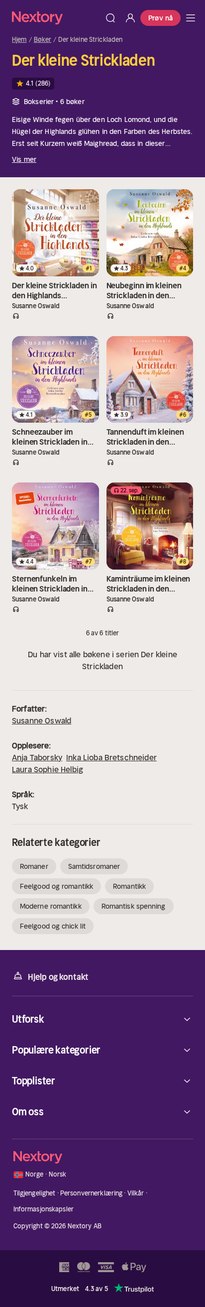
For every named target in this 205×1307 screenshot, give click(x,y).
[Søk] (110, 18)
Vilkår (135, 1193)
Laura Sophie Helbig (47, 769)
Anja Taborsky (37, 757)
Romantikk (129, 886)
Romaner (34, 866)
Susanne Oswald (41, 720)
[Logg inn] (130, 18)
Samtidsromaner (94, 866)
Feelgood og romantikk (56, 886)
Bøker (43, 40)
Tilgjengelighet (34, 1193)
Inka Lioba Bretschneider (111, 757)
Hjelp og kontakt (58, 976)
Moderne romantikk (51, 906)
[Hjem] (56, 17)
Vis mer (24, 159)
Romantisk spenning (134, 906)
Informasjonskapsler (43, 1209)
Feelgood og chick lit (53, 926)
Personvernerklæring (91, 1193)
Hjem (19, 40)
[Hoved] (191, 18)
